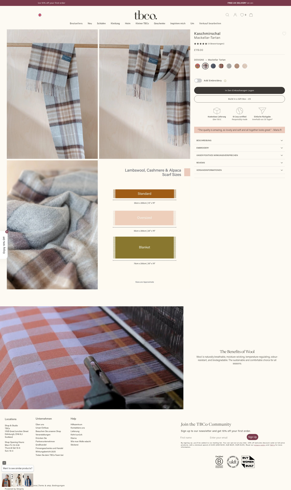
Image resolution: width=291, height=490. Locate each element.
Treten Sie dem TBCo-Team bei (49, 455)
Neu (90, 23)
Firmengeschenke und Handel (49, 448)
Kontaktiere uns (78, 427)
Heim (127, 23)
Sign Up (252, 437)
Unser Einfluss (42, 427)
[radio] (197, 66)
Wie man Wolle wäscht (81, 441)
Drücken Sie (41, 438)
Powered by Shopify (14, 489)
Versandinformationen (209, 170)
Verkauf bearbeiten (210, 23)
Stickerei (74, 444)
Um (192, 23)
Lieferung (75, 431)
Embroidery (202, 148)
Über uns (40, 424)
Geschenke (159, 23)
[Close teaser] (6, 231)
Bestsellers (76, 23)
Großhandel (41, 444)
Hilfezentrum (76, 424)
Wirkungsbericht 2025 (46, 451)
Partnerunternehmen (45, 441)
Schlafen (101, 23)
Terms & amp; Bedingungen (52, 485)
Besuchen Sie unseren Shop (48, 431)
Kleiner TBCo (142, 23)
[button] (201, 43)
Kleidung (115, 23)
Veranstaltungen (43, 434)
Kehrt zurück (76, 434)
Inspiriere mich (177, 23)
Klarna (74, 438)
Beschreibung (203, 140)
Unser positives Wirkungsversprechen (217, 155)
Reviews (200, 162)
